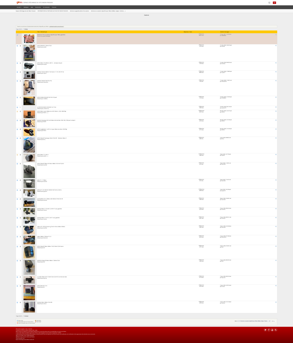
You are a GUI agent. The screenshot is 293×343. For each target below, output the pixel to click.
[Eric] (44, 139)
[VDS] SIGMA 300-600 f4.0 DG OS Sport (47, 97)
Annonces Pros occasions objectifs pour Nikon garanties (51, 34)
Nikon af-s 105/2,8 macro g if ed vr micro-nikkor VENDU (51, 226)
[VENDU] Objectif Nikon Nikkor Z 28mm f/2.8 (48, 260)
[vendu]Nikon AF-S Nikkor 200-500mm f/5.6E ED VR (50, 199)
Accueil (19, 7)
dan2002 (45, 165)
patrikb (44, 47)
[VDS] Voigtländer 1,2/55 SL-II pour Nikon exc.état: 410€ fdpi (52, 129)
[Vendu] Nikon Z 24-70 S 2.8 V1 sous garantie (48, 217)
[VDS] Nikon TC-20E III (42, 154)
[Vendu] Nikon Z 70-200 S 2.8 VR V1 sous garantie (49, 208)
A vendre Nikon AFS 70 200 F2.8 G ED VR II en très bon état (52, 277)
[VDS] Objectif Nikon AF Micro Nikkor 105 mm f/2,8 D (50, 163)
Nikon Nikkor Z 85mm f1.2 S (44, 236)
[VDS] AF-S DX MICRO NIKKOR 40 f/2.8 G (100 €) (49, 190)
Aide (32, 7)
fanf (44, 247)
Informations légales (20, 329)
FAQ (26, 329)
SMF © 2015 (23, 335)
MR (43, 287)
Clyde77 (45, 73)
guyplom (45, 191)
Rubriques (26, 7)
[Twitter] (265, 330)
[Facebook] (268, 330)
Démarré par (44, 32)
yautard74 (224, 107)
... (22, 29)
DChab (223, 286)
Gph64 (44, 156)
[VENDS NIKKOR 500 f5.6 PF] (44, 80)
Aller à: (236, 321)
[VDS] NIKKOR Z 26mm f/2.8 (44, 45)
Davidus (45, 64)
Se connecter (46, 7)
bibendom (45, 237)
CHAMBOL (45, 98)
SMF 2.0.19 (18, 335)
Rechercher (38, 7)
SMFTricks (22, 338)
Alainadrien (45, 82)
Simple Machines (30, 335)
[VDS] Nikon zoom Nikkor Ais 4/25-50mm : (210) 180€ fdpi (51, 111)
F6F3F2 (44, 112)
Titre (38, 32)
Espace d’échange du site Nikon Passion (38, 2)
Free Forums (23, 336)
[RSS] (275, 330)
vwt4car (45, 303)
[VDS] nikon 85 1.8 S (42, 285)
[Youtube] (272, 330)
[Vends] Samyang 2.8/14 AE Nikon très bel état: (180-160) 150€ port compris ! (56, 120)
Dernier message (224, 32)
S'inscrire (54, 7)
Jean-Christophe (46, 36)
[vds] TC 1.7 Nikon (41, 180)
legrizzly (45, 278)
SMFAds (17, 336)
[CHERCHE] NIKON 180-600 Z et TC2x (46, 107)
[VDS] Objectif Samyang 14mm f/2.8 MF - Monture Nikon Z (52, 138)
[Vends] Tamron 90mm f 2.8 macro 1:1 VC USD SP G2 (50, 72)
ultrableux (224, 35)
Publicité (30, 329)
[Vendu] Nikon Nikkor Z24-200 (44, 302)
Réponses (186, 32)
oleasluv (45, 210)
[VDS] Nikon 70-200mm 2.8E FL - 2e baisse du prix (49, 63)
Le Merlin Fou (46, 108)
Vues (191, 32)
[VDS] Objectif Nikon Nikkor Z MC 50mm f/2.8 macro (50, 246)
